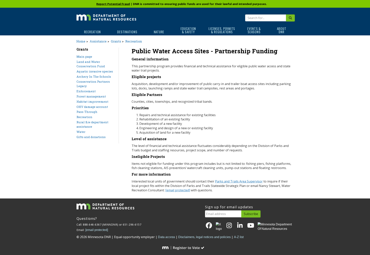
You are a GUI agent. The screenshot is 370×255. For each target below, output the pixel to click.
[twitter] (219, 226)
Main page (84, 56)
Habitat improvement (92, 101)
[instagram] (229, 225)
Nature (159, 31)
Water (81, 132)
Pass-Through (87, 112)
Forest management (91, 96)
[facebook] (209, 225)
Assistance (98, 41)
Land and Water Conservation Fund (91, 64)
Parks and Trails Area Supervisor (239, 181)
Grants (116, 41)
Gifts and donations (91, 137)
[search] (290, 18)
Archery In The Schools (94, 76)
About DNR (281, 30)
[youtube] (251, 225)
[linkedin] (240, 225)
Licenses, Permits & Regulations (222, 30)
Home (80, 41)
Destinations (127, 31)
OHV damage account (92, 107)
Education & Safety (188, 30)
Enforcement (86, 91)
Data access (166, 237)
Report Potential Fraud (113, 4)
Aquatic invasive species (95, 71)
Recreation (92, 31)
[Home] (106, 15)
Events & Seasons (254, 30)
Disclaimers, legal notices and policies (204, 237)
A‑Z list (239, 237)
